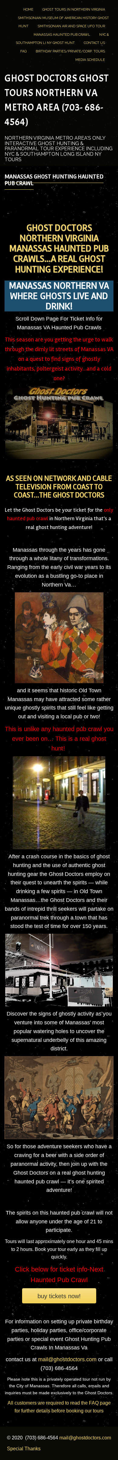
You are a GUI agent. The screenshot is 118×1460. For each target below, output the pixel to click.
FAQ (23, 51)
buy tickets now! (59, 1296)
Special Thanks (24, 1448)
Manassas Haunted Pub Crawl (62, 35)
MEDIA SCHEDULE (90, 60)
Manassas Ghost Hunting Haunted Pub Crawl (54, 180)
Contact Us (94, 43)
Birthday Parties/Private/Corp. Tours (70, 51)
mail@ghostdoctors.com (68, 1359)
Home (28, 10)
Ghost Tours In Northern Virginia (73, 10)
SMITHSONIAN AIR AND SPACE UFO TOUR (71, 26)
